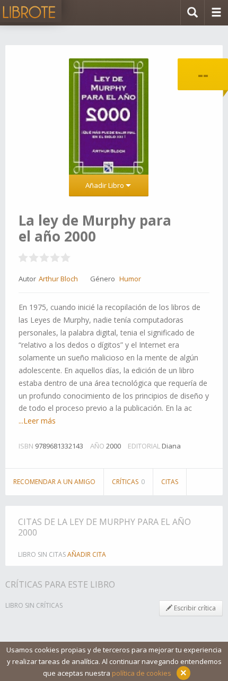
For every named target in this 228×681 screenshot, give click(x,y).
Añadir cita (86, 554)
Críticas (128, 481)
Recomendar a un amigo (54, 481)
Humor (130, 278)
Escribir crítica (194, 608)
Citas (169, 481)
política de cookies (141, 673)
